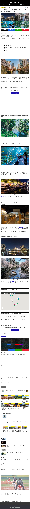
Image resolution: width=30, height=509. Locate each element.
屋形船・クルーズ (10, 281)
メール (2, 369)
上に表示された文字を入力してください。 (7, 382)
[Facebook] (9, 344)
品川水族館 (2, 167)
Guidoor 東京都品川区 (15, 93)
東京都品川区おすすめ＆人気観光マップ (10, 50)
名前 (1, 365)
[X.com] (13, 344)
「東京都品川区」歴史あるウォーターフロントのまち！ (12, 45)
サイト (2, 373)
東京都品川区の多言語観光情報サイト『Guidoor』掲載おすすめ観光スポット (12, 494)
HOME (2, 501)
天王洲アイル (3, 196)
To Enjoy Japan (3, 7)
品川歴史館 (20, 227)
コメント (3, 356)
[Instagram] (21, 344)
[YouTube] (17, 344)
